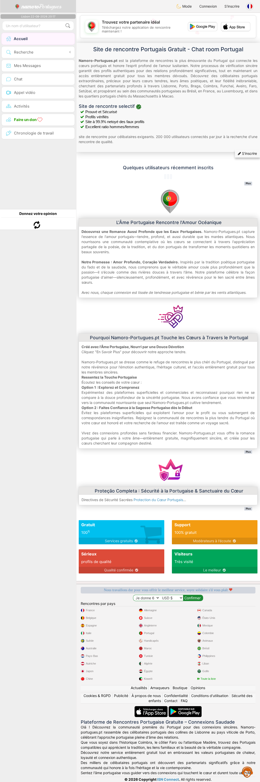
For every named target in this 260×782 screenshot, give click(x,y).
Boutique (180, 688)
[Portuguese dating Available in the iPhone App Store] (152, 708)
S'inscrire (231, 6)
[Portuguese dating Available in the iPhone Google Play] (185, 708)
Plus (248, 183)
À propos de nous (146, 695)
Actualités (139, 688)
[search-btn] (68, 25)
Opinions (198, 688)
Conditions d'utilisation (209, 695)
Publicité (121, 695)
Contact (170, 701)
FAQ (184, 701)
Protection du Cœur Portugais (158, 500)
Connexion (208, 6)
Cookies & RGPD (97, 695)
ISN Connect (168, 779)
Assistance (247, 772)
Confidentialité (176, 695)
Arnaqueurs (159, 688)
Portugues (41, 6)
